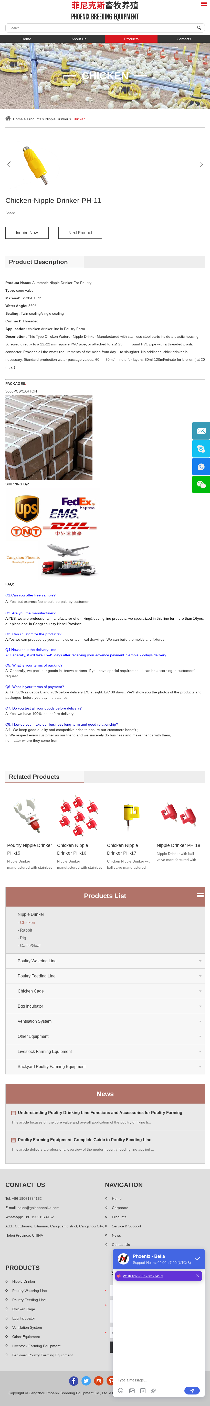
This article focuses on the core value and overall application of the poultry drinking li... (81, 1122)
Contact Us (25, 1184)
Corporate (120, 1208)
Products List (105, 896)
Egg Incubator (30, 1006)
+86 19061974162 (39, 1217)
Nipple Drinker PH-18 (178, 845)
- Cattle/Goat (29, 945)
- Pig (22, 938)
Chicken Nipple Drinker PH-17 (122, 849)
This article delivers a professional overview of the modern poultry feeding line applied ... (82, 1149)
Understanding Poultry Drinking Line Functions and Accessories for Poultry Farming (100, 1112)
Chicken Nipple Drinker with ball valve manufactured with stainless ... (129, 864)
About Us (78, 39)
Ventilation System (34, 1021)
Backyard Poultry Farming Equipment (52, 1066)
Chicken (79, 119)
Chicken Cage (31, 991)
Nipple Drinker (56, 119)
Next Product (80, 233)
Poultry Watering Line (37, 961)
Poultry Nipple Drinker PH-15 (29, 849)
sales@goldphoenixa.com (38, 1208)
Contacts (184, 39)
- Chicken (26, 922)
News (105, 1094)
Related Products (34, 776)
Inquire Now (27, 233)
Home (26, 39)
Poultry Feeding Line (37, 976)
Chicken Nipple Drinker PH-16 (72, 849)
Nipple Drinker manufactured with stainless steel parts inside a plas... (29, 864)
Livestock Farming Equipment (45, 1051)
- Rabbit (25, 930)
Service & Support (126, 1226)
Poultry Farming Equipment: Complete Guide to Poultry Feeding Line (84, 1140)
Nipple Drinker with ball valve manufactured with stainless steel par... (176, 857)
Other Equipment (33, 1036)
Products (131, 39)
